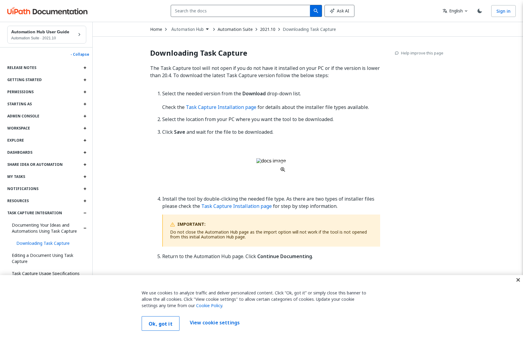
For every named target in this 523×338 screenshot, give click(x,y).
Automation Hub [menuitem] (187, 29)
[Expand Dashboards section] (84, 152)
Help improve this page (422, 53)
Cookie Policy (209, 305)
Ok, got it (161, 323)
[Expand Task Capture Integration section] (84, 213)
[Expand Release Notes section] (84, 68)
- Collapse (80, 54)
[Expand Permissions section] (84, 92)
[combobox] (241, 10)
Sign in (503, 11)
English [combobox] (452, 11)
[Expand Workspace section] (84, 128)
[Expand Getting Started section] (84, 80)
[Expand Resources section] (84, 201)
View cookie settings (215, 323)
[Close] (518, 280)
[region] (261, 306)
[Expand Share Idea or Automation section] (84, 164)
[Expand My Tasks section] (84, 176)
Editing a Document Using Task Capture (42, 258)
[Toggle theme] (479, 11)
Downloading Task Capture (309, 29)
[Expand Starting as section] (84, 104)
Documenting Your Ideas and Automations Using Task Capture (44, 228)
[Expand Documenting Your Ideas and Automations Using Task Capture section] (84, 228)
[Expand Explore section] (84, 140)
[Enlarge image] (271, 165)
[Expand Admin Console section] (84, 116)
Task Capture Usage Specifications (46, 273)
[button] (49, 243)
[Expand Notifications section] (84, 189)
